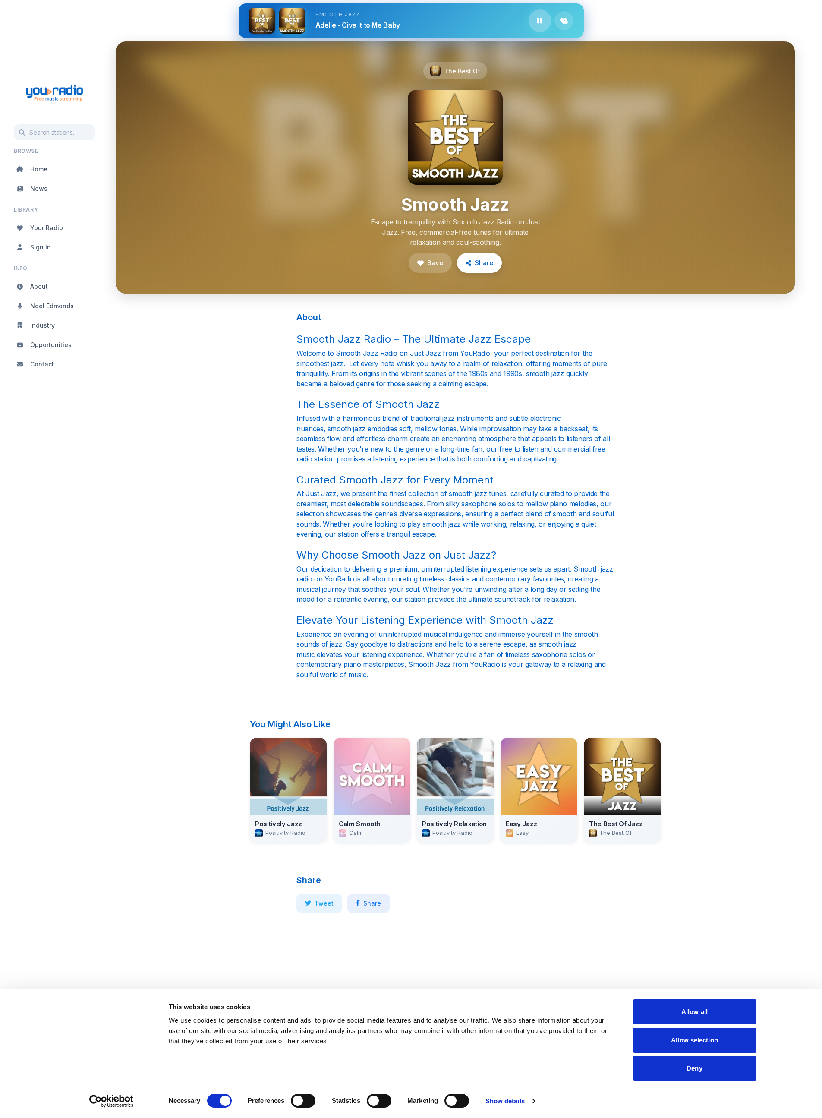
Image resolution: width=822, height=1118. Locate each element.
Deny (694, 1068)
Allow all (694, 1011)
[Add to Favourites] (563, 20)
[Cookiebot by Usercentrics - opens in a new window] (111, 1101)
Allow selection (694, 1040)
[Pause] (540, 20)
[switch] (303, 1101)
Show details (505, 1101)
